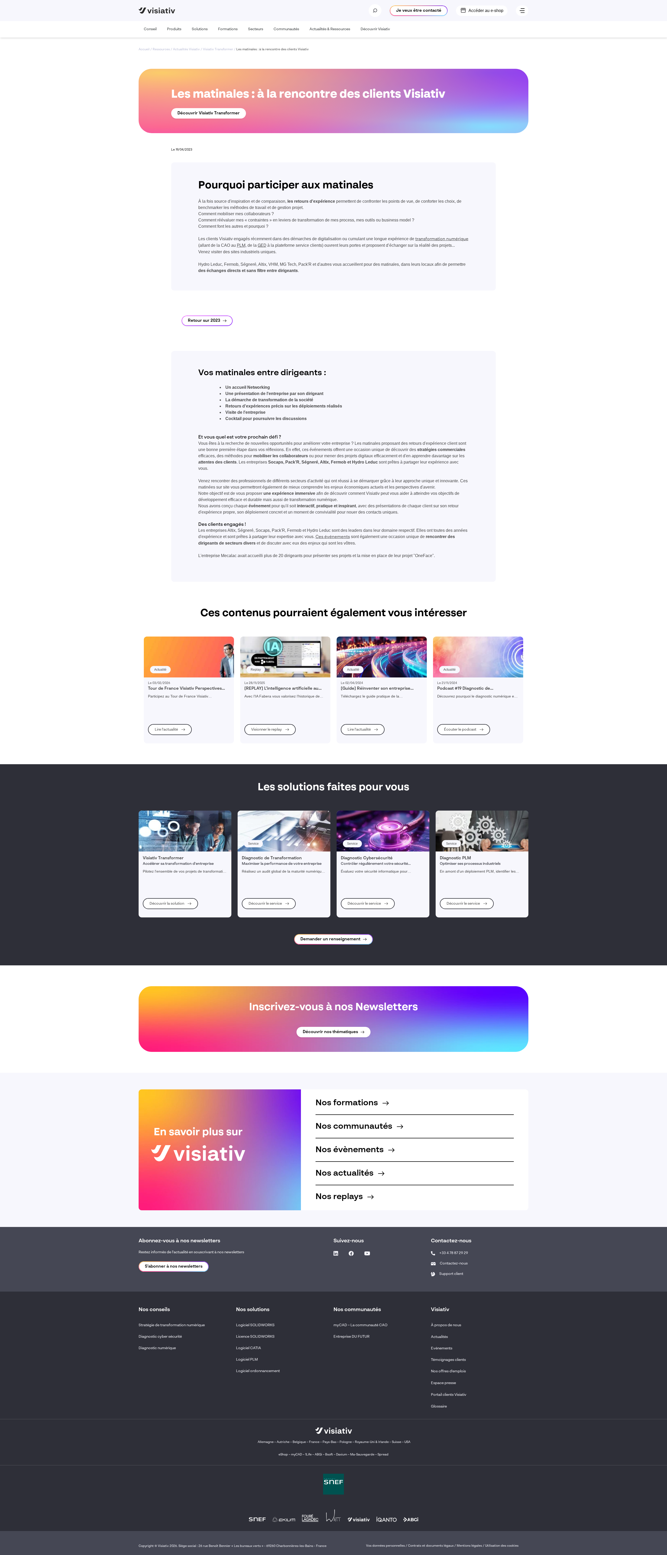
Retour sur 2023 (204, 321)
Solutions (200, 29)
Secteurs (255, 29)
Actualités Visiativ (186, 49)
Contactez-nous (454, 1263)
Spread (383, 1454)
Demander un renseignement (330, 939)
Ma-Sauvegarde (361, 1454)
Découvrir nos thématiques (330, 1032)
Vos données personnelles (385, 1545)
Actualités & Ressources (330, 29)
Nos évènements (351, 1150)
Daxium (341, 1454)
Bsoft (329, 1454)
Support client (451, 1274)
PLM (241, 246)
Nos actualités (345, 1173)
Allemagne (266, 1442)
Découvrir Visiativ (375, 29)
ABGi (318, 1454)
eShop (283, 1454)
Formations (228, 29)
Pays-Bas (329, 1442)
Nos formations (348, 1103)
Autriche (283, 1442)
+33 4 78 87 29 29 (453, 1253)
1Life (308, 1454)
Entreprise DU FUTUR (351, 1336)
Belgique (300, 1442)
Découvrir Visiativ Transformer (208, 113)
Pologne (345, 1442)
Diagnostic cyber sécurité (160, 1336)
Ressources (161, 49)
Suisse (396, 1442)
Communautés (286, 29)
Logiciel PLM (247, 1359)
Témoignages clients (448, 1360)
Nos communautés (355, 1126)
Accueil (144, 49)
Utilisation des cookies (501, 1545)
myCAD (296, 1454)
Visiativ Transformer (218, 49)
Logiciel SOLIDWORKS (255, 1325)
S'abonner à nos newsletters (173, 1266)
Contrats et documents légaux (431, 1545)
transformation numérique (441, 239)
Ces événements (333, 537)
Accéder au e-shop (485, 10)
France (314, 1442)
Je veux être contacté (418, 11)
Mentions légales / (471, 1545)
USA (407, 1442)
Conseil (150, 29)
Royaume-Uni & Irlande (372, 1442)
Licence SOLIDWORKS (255, 1336)
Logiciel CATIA (248, 1348)
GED (262, 246)
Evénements (441, 1348)
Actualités (439, 1337)
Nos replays (340, 1197)
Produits (174, 29)
